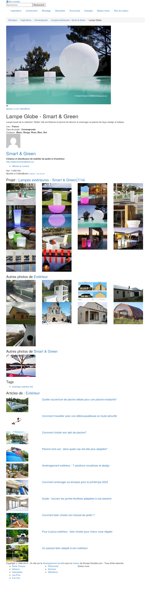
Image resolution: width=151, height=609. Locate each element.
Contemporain (41, 20)
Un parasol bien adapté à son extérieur (65, 548)
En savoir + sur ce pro (36, 173)
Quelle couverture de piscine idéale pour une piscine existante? (79, 399)
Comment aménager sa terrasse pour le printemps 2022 (75, 482)
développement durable (54, 563)
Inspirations (25, 20)
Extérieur (41, 276)
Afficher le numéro (20, 166)
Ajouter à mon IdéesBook (18, 108)
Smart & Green (21, 153)
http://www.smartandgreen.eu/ (20, 161)
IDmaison (12, 20)
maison (76, 563)
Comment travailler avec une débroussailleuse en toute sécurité (79, 416)
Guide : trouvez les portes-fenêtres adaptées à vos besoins (76, 498)
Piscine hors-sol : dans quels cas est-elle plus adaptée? (74, 449)
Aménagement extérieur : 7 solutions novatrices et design (76, 465)
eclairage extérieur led (22, 386)
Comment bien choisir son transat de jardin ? (68, 515)
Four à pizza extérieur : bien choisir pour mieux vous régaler (77, 531)
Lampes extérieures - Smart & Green (68, 20)
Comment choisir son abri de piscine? (64, 432)
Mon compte (14, 1)
